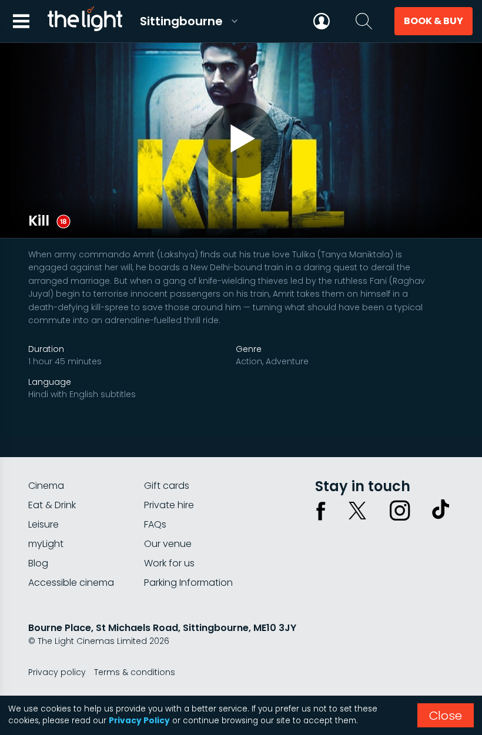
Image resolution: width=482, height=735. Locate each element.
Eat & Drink (52, 505)
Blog (38, 563)
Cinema (46, 485)
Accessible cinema (71, 582)
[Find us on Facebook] (321, 510)
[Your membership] (321, 21)
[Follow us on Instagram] (399, 510)
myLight (45, 544)
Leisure (43, 524)
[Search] (364, 21)
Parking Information (188, 582)
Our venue (168, 544)
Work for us (169, 563)
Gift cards (166, 485)
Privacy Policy (139, 720)
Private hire (169, 505)
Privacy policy (57, 672)
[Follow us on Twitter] (357, 510)
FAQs (155, 524)
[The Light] (84, 21)
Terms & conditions (134, 672)
